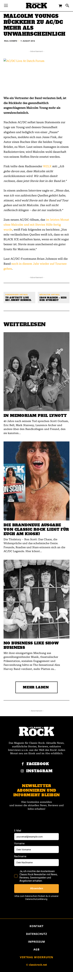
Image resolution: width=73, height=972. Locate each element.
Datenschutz (36, 934)
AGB (36, 949)
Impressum (36, 941)
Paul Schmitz (10, 41)
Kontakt (37, 926)
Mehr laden (36, 687)
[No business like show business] (36, 599)
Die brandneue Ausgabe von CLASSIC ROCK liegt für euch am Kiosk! (36, 529)
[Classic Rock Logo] (36, 5)
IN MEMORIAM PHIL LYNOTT (35, 415)
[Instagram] (22, 771)
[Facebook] (22, 764)
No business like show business (31, 645)
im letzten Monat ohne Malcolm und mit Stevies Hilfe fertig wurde (36, 224)
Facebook (38, 764)
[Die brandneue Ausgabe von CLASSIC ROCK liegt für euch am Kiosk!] (36, 480)
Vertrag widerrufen (36, 957)
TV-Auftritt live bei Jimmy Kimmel (18, 299)
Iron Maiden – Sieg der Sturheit (53, 299)
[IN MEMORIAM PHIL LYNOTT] (36, 371)
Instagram (39, 771)
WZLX (47, 166)
